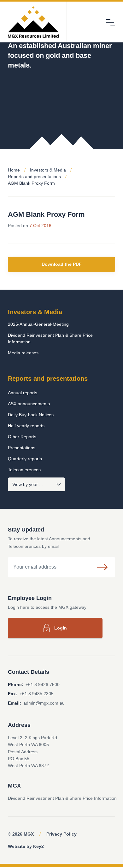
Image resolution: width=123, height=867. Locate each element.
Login (60, 627)
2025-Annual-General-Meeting (38, 324)
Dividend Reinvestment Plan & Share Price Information (50, 338)
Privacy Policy (61, 834)
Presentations (21, 447)
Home (14, 169)
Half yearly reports (26, 425)
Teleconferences (24, 469)
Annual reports (22, 392)
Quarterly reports (25, 458)
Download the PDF (62, 264)
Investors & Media (48, 169)
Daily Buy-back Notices (31, 414)
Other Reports (22, 436)
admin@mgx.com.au (44, 703)
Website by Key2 (26, 846)
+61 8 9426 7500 (43, 684)
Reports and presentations (34, 176)
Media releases (23, 352)
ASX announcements (29, 403)
